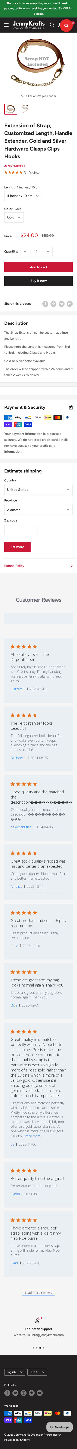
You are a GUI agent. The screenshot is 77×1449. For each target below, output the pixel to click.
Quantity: (11, 251)
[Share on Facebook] (45, 303)
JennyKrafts (14, 166)
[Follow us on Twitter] (15, 1393)
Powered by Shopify (17, 1439)
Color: (13, 209)
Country (10, 480)
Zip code (10, 520)
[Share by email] (70, 303)
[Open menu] (6, 25)
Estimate (17, 547)
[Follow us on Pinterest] (32, 1393)
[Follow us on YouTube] (40, 1393)
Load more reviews (38, 1293)
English (11, 1372)
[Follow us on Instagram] (24, 1393)
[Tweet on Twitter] (62, 303)
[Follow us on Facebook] (7, 1393)
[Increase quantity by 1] (47, 251)
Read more (32, 1136)
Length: (22, 187)
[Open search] (52, 25)
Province (10, 500)
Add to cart (38, 267)
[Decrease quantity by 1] (25, 251)
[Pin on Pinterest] (53, 303)
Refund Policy (14, 566)
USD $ (33, 1372)
